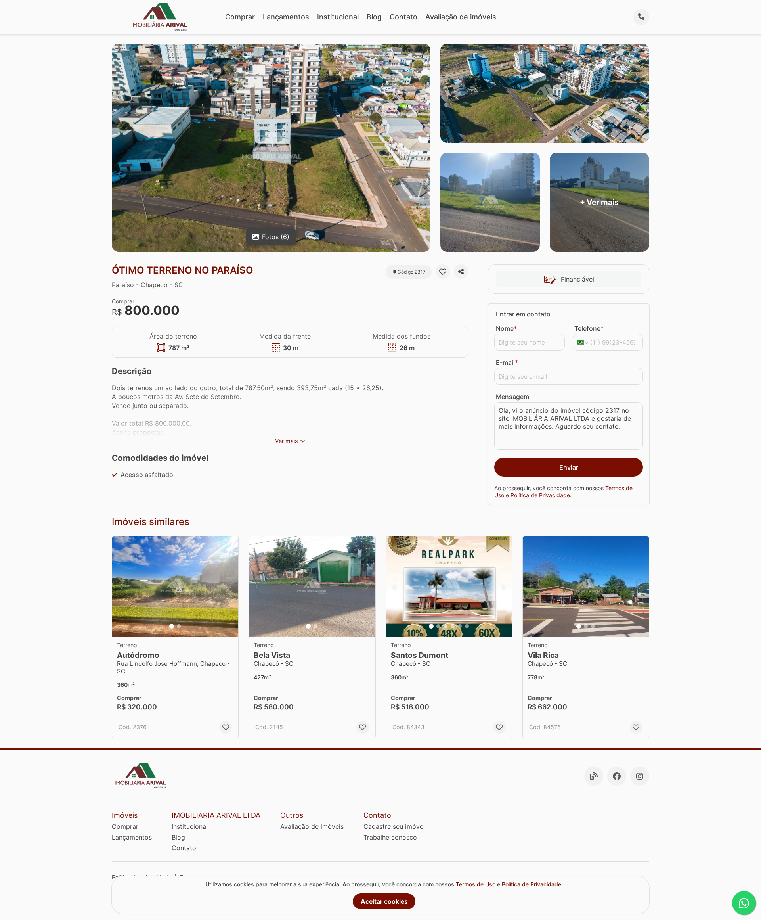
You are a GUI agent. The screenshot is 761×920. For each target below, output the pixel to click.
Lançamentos (286, 17)
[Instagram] (639, 776)
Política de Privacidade (540, 495)
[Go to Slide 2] (179, 626)
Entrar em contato (523, 314)
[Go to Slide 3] (445, 626)
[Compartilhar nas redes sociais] (461, 271)
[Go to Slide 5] (460, 626)
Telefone (589, 328)
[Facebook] (616, 776)
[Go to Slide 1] (171, 626)
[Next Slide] (230, 586)
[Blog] (593, 776)
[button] (175, 586)
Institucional (338, 17)
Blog (374, 17)
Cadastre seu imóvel (394, 826)
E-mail (507, 362)
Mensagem (512, 397)
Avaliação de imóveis (460, 17)
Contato (403, 17)
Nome (506, 328)
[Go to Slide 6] (467, 626)
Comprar (240, 17)
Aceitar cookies (384, 901)
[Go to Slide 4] (453, 626)
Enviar (568, 467)
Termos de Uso (475, 884)
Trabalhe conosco (390, 837)
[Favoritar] (443, 271)
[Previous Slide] (120, 586)
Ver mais (286, 440)
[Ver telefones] (641, 17)
